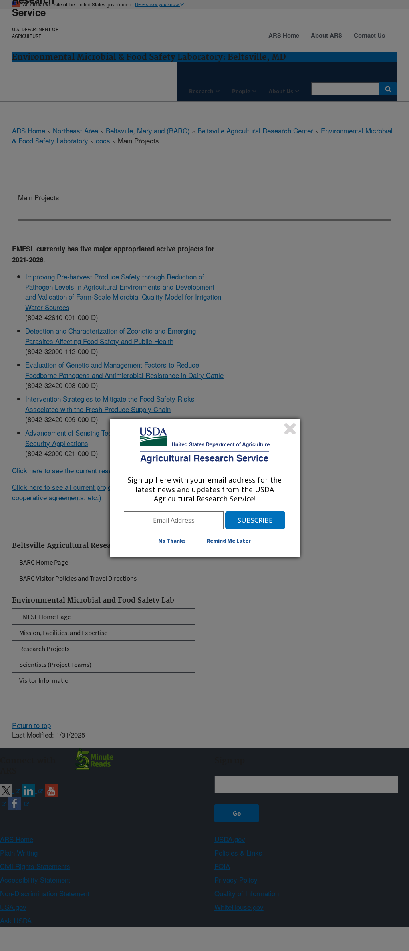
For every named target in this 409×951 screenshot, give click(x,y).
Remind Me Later (229, 540)
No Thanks (172, 540)
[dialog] (205, 488)
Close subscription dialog (290, 428)
